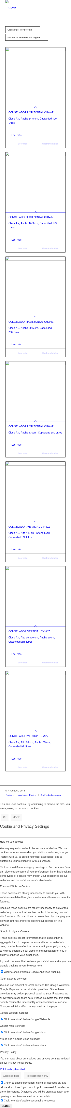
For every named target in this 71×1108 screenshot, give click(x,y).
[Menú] (60, 8)
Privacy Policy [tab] (8, 1052)
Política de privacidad (12, 1069)
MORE (16, 817)
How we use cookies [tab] (11, 841)
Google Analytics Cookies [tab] (15, 931)
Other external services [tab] (13, 978)
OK (5, 817)
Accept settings (11, 1075)
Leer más (16, 135)
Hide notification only (37, 1075)
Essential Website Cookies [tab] (15, 886)
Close (6, 1105)
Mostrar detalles (49, 143)
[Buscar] (51, 8)
